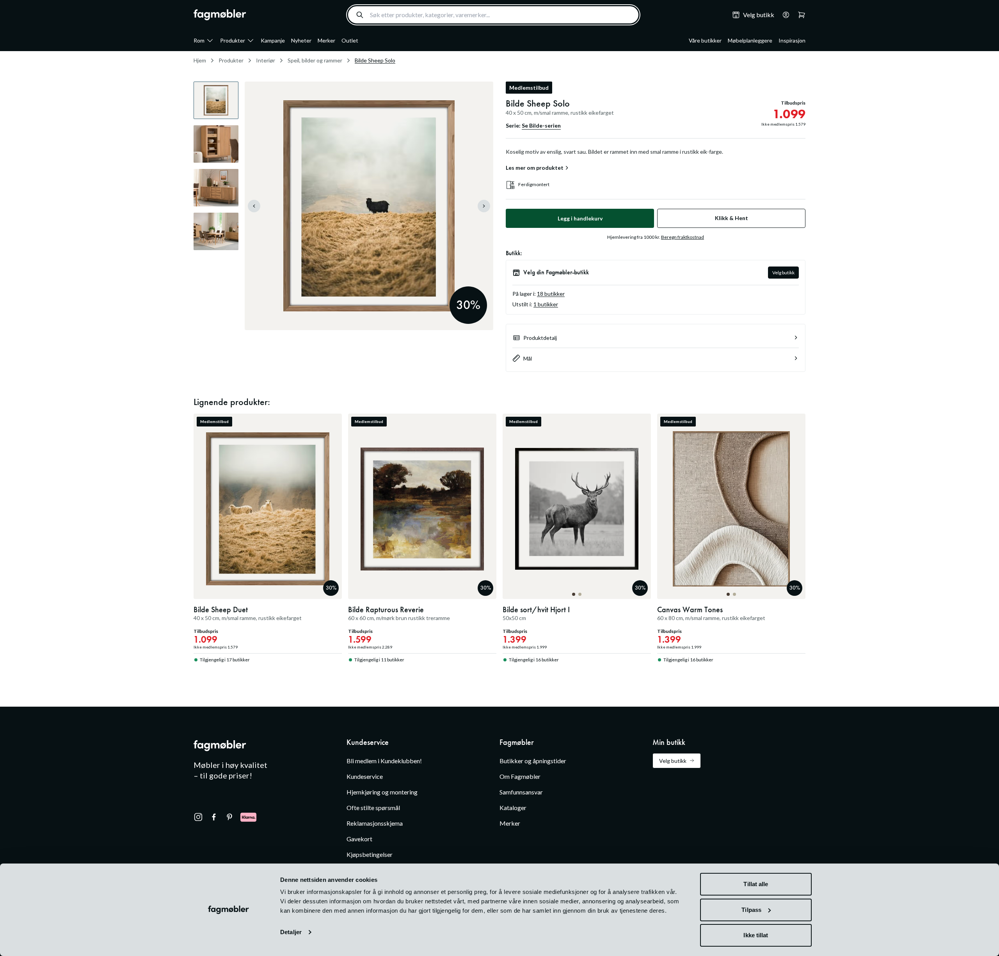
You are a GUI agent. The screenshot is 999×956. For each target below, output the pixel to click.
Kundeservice (365, 776)
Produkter (232, 40)
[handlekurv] (783, 15)
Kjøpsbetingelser (370, 854)
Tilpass (751, 909)
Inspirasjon (792, 40)
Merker (326, 40)
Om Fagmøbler (520, 776)
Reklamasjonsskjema (375, 823)
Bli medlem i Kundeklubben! (384, 760)
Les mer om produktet (534, 168)
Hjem (200, 60)
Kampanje (273, 40)
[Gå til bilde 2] (579, 594)
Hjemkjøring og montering (382, 792)
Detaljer (291, 932)
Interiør (265, 60)
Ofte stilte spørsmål (373, 807)
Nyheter (301, 40)
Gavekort (359, 838)
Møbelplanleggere (750, 40)
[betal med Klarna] (248, 817)
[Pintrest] (229, 817)
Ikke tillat (755, 935)
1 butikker (545, 304)
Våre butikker (705, 40)
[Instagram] (198, 817)
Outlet (349, 40)
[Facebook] (214, 817)
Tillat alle (755, 884)
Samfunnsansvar (521, 792)
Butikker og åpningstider (533, 760)
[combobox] (493, 14)
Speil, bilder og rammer (315, 60)
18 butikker (551, 293)
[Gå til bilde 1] (573, 594)
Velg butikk (783, 272)
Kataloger (513, 807)
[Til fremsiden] (220, 14)
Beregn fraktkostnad (682, 237)
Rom (199, 40)
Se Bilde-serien (541, 125)
